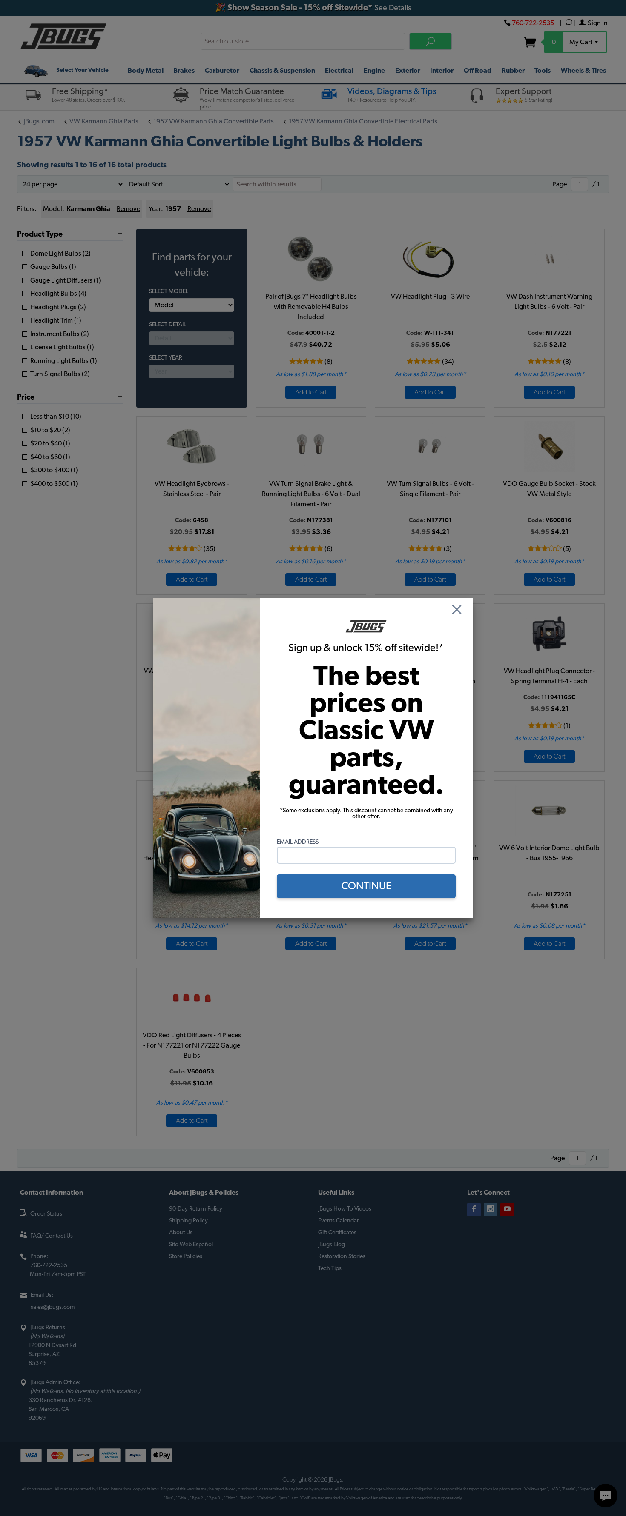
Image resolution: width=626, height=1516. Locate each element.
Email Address (298, 842)
